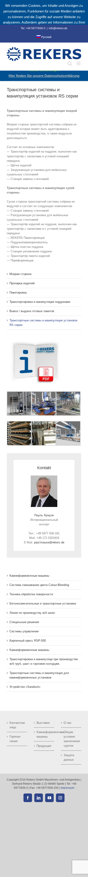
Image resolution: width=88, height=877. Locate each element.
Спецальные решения (24, 622)
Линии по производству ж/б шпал (32, 612)
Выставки (43, 722)
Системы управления (24, 631)
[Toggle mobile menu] (78, 63)
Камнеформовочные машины (29, 575)
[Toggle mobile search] (69, 63)
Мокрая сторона (20, 274)
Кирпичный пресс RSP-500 (27, 640)
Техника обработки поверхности (31, 594)
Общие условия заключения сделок (71, 738)
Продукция (44, 746)
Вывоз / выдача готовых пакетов (31, 311)
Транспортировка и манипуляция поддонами (39, 301)
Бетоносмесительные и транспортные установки (42, 603)
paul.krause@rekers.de (49, 542)
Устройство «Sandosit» (24, 686)
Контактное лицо (17, 725)
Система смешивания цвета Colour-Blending (39, 585)
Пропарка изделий (22, 283)
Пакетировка (18, 292)
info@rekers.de (58, 28)
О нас (68, 722)
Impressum (67, 787)
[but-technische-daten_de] (35, 341)
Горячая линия (14, 739)
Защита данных (69, 757)
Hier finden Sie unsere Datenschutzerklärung (44, 76)
